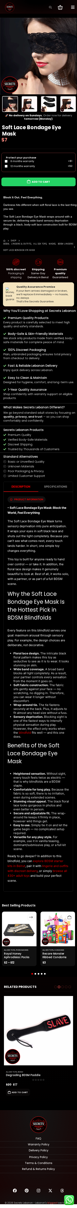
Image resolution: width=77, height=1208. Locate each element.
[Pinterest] (27, 1191)
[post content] (19, 929)
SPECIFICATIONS (55, 486)
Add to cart (41, 182)
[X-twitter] (50, 1191)
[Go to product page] (38, 1030)
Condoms (59, 950)
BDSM (20, 1071)
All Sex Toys (9, 950)
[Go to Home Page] (4, 240)
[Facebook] (15, 1191)
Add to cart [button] (20, 1092)
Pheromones (22, 950)
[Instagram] (38, 1191)
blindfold (25, 732)
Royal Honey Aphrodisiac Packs (16, 955)
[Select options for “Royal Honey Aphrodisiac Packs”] (31, 917)
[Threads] (62, 1191)
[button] (50, 7)
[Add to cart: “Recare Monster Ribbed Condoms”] (69, 917)
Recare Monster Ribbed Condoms (54, 955)
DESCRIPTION (20, 486)
